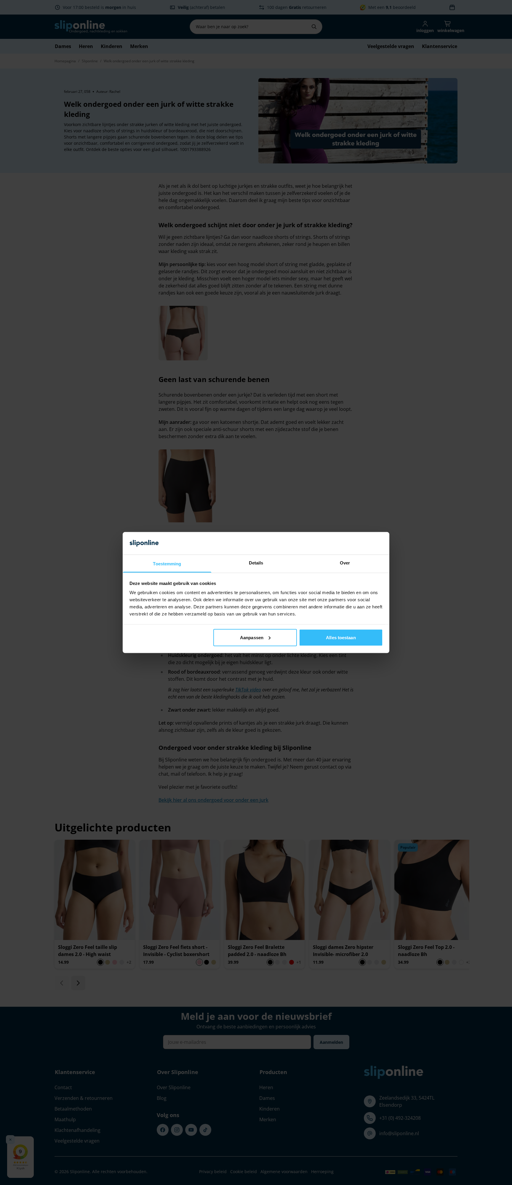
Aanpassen (251, 637)
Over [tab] (345, 562)
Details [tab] (256, 562)
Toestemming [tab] (167, 563)
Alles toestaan (341, 637)
